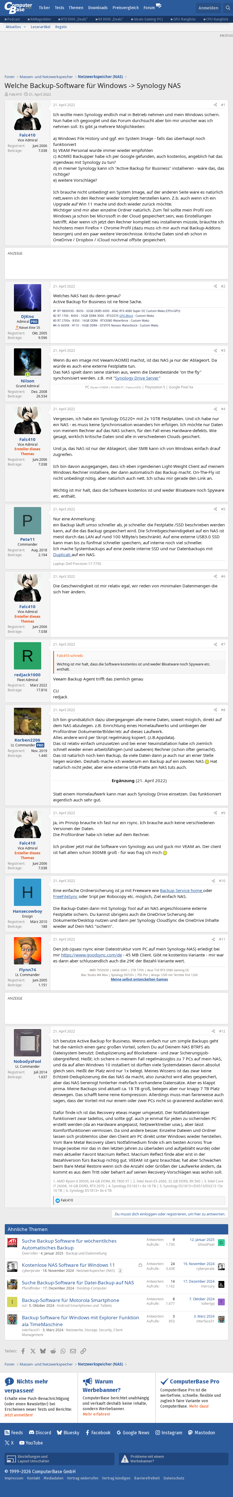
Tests (59, 7)
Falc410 (15, 94)
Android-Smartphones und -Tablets (84, 1305)
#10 (222, 880)
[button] (24, 27)
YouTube (34, 1443)
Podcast (13, 19)
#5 (223, 509)
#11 (222, 939)
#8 (223, 709)
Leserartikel (41, 27)
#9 (223, 813)
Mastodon (205, 1432)
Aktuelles (13, 27)
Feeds (17, 1432)
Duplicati (62, 554)
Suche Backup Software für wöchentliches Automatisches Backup (69, 1244)
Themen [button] (76, 7)
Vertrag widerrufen (82, 1478)
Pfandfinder (31, 1288)
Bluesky (71, 1432)
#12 (222, 1031)
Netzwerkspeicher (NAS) (95, 1270)
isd (24, 1305)
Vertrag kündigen (116, 1478)
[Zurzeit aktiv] (27, 374)
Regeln (61, 27)
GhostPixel (206, 1244)
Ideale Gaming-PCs (148, 19)
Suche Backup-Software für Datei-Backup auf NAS (78, 1282)
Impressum (14, 1478)
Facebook (101, 1432)
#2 (223, 286)
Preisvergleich (126, 7)
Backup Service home (181, 890)
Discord (43, 1432)
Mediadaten (53, 1478)
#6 (223, 576)
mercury (208, 1286)
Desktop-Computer (92, 1288)
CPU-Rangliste (217, 19)
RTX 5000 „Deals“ (74, 19)
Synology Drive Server (137, 378)
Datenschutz (173, 1478)
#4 (223, 409)
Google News (136, 1432)
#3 (223, 350)
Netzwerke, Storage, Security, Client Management (72, 1332)
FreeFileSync (65, 896)
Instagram (171, 1432)
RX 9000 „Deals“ (110, 19)
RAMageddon (40, 19)
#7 (223, 644)
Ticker (44, 7)
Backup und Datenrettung (86, 1253)
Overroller (30, 1253)
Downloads (98, 7)
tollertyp (208, 1303)
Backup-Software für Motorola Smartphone (70, 1300)
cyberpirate (31, 1270)
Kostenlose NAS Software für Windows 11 (68, 1265)
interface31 (31, 1330)
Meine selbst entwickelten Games (139, 979)
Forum (149, 7)
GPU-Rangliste (184, 19)
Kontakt (33, 1478)
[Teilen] (215, 105)
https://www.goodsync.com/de (91, 955)
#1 (223, 104)
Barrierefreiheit (147, 1478)
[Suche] (228, 8)
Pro (34, 321)
